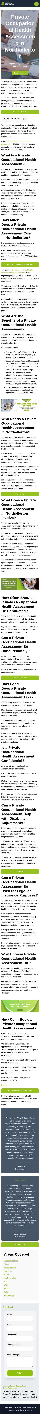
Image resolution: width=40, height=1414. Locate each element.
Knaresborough (10, 1267)
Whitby (6, 1285)
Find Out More (20, 494)
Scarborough (9, 1296)
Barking (4, 1085)
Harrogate (8, 1271)
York (6, 1281)
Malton (6, 1274)
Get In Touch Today (20, 112)
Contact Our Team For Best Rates (20, 264)
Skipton (7, 1289)
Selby (6, 1292)
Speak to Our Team (20, 678)
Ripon (6, 1264)
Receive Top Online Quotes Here (20, 1091)
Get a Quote (18, 73)
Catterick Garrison (11, 1260)
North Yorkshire (10, 1278)
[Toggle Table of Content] (22, 119)
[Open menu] (36, 4)
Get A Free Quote (20, 1244)
